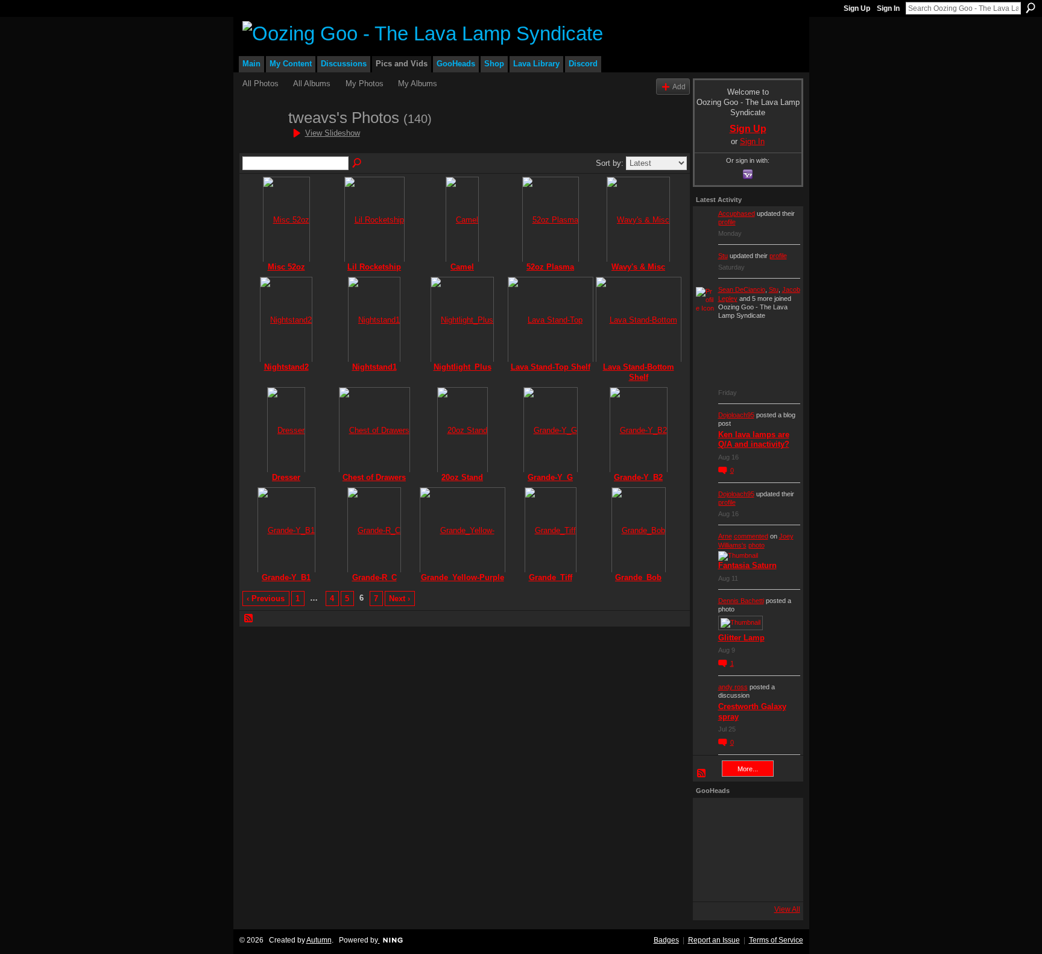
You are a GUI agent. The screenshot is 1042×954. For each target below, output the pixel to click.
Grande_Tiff (550, 577)
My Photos (365, 83)
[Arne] (744, 882)
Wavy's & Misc (638, 266)
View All (787, 909)
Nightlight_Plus (462, 366)
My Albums (417, 83)
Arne (725, 536)
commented (751, 536)
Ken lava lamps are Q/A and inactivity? (753, 439)
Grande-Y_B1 (286, 577)
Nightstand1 (374, 366)
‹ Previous (266, 598)
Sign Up (857, 8)
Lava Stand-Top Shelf (550, 366)
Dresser (286, 477)
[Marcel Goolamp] (777, 882)
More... (747, 768)
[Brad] (777, 849)
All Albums (311, 83)
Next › (399, 598)
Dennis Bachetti (741, 600)
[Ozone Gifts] (777, 817)
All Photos (260, 83)
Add (679, 86)
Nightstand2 (286, 366)
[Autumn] (712, 882)
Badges (666, 940)
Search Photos (357, 163)
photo (756, 545)
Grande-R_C (374, 577)
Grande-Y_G (550, 477)
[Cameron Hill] (744, 817)
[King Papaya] (712, 817)
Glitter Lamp (741, 637)
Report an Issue (714, 940)
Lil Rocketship (374, 266)
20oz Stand (462, 477)
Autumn (319, 940)
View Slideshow (332, 132)
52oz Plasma (550, 266)
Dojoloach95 (736, 415)
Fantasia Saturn (747, 565)
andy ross (733, 686)
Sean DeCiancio (741, 289)
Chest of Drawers (374, 477)
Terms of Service (776, 940)
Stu (723, 255)
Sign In (888, 8)
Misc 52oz (286, 266)
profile (727, 222)
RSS (249, 618)
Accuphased (736, 213)
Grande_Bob (638, 577)
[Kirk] (744, 849)
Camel (462, 266)
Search (1030, 7)
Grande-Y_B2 (638, 477)
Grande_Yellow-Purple (462, 577)
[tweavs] (261, 139)
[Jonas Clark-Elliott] (712, 849)
